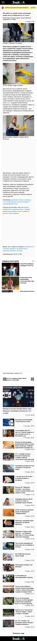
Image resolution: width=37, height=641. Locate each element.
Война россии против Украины (16, 7)
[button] (4, 379)
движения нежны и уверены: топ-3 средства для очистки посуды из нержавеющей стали (17, 202)
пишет (9, 103)
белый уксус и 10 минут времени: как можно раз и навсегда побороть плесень (18, 248)
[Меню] (3, 2)
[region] (18, 156)
